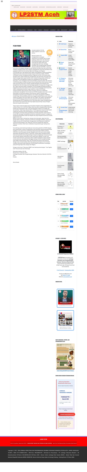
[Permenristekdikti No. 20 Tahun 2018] (70, 137)
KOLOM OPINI (22, 7)
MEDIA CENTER (64, 29)
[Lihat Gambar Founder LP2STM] (65, 297)
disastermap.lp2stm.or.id (67, 414)
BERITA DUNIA (16, 7)
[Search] (75, 10)
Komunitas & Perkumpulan (63, 97)
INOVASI (40, 29)
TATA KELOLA (29, 29)
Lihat (71, 204)
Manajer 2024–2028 (62, 89)
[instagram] (67, 10)
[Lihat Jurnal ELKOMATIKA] (64, 215)
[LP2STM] (43, 11)
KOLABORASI (52, 29)
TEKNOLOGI (46, 29)
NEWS (58, 29)
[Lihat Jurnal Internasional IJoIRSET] (64, 209)
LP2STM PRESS (35, 7)
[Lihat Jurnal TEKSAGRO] (64, 203)
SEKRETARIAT (59, 7)
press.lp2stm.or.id (67, 276)
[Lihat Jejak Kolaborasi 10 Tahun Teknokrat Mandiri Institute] (65, 318)
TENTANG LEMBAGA (21, 29)
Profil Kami (63, 44)
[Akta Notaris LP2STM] (70, 157)
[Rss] (63, 10)
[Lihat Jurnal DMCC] (64, 226)
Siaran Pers (63, 49)
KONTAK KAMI (65, 7)
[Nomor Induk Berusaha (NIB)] (70, 175)
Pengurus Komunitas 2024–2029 (62, 80)
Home (15, 29)
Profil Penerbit (60, 270)
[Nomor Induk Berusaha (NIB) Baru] (70, 184)
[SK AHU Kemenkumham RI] (70, 148)
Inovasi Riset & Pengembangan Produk (63, 110)
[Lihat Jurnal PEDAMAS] (64, 221)
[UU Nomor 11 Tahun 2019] (70, 127)
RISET (35, 29)
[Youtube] (66, 10)
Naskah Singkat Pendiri (63, 68)
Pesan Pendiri (61, 63)
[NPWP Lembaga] (70, 141)
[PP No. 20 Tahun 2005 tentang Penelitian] (70, 132)
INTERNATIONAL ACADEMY (51, 7)
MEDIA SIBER (28, 7)
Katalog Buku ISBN (69, 270)
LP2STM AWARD (42, 7)
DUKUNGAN (71, 29)
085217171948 (66, 275)
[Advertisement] (43, 22)
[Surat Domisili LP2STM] (70, 166)
